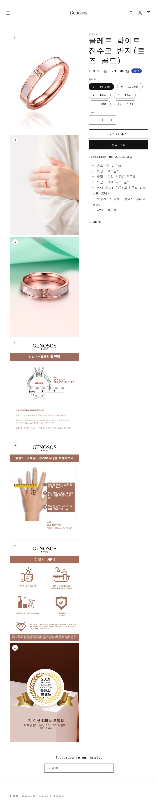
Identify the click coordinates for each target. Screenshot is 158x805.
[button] (8, 13)
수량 (91, 112)
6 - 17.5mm (130, 86)
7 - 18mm (100, 95)
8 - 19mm (125, 95)
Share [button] (96, 221)
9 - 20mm (100, 103)
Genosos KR (29, 796)
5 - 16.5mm (101, 86)
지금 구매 (118, 145)
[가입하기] (109, 768)
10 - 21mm (125, 103)
